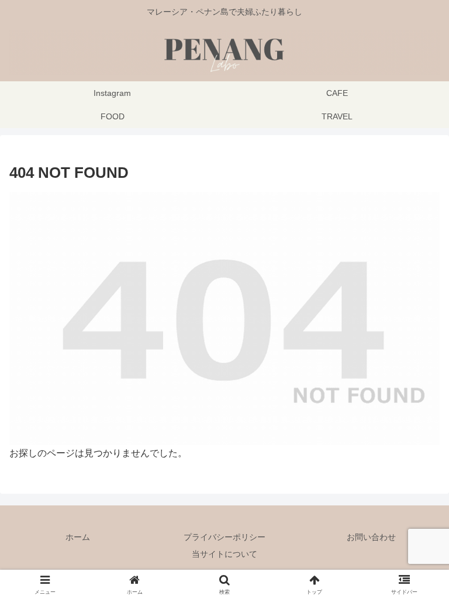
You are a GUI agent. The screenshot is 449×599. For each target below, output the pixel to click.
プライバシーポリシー (224, 537)
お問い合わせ (371, 537)
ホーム (77, 537)
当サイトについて (224, 554)
